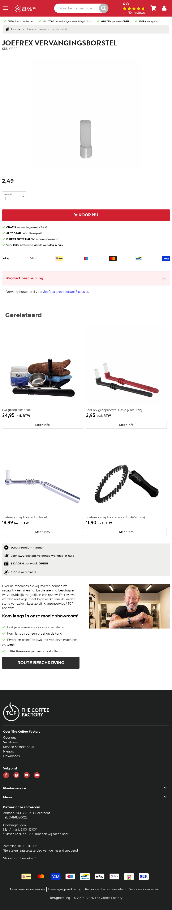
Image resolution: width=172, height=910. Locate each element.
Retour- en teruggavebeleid (105, 889)
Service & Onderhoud (18, 747)
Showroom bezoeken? (19, 858)
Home (15, 29)
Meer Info (42, 425)
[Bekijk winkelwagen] (153, 8)
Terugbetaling (60, 898)
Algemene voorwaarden (27, 889)
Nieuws (8, 751)
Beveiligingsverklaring (64, 889)
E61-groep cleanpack (17, 410)
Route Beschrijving (40, 662)
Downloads (11, 756)
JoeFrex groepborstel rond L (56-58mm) (115, 517)
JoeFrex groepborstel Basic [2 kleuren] (114, 410)
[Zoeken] (103, 8)
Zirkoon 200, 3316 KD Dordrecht (26, 813)
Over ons (9, 738)
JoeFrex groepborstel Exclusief (65, 292)
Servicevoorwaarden (144, 889)
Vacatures (10, 742)
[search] (81, 8)
